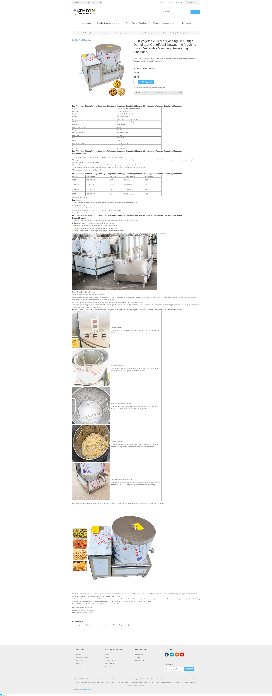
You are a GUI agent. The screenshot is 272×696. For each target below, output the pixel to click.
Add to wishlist (142, 93)
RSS (177, 654)
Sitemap (78, 654)
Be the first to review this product (144, 68)
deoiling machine (122, 625)
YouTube (182, 654)
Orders (137, 657)
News (107, 657)
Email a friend (177, 93)
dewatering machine (79, 625)
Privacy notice (80, 660)
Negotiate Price (110, 667)
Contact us (186, 23)
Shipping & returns (81, 657)
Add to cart (146, 82)
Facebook (167, 654)
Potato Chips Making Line (108, 23)
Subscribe (189, 669)
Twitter (172, 654)
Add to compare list (159, 93)
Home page (86, 23)
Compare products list (112, 660)
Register (162, 2)
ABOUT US (79, 663)
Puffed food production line (164, 23)
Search (195, 12)
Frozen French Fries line (136, 23)
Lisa (3, 695)
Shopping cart (139, 660)
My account (139, 654)
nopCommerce (86, 689)
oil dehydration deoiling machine (101, 625)
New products (109, 663)
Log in (170, 2)
